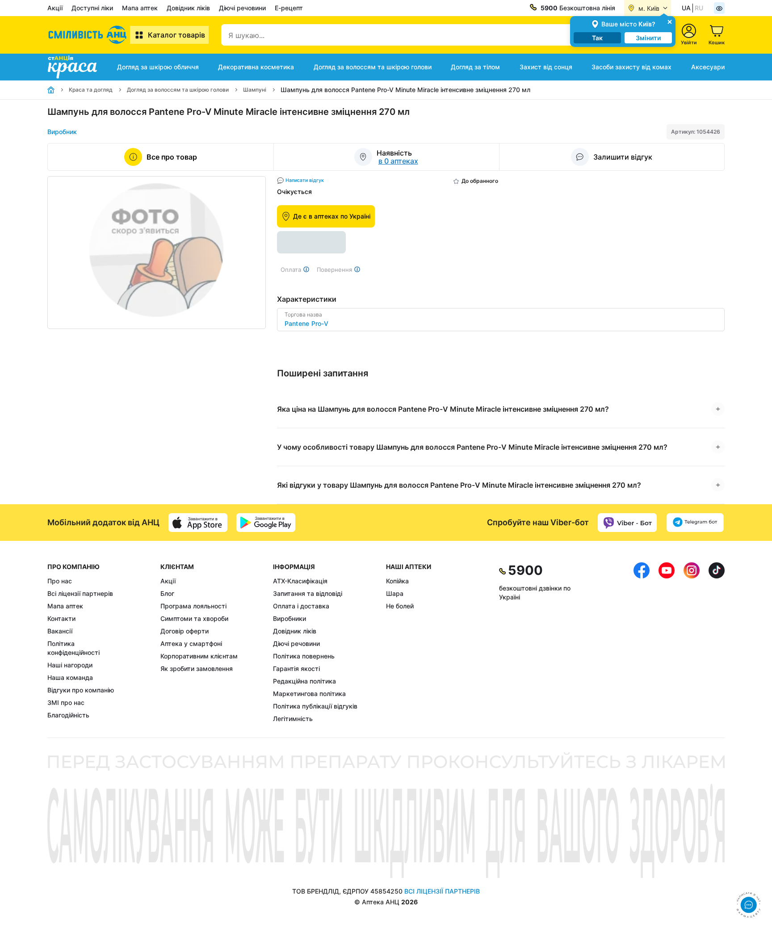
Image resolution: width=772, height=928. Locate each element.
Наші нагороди (69, 665)
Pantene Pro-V (306, 323)
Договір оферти (184, 631)
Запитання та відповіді (307, 593)
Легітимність (293, 718)
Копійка (397, 581)
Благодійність (68, 715)
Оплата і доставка (301, 606)
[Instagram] (692, 642)
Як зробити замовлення (196, 668)
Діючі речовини (242, 8)
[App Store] (197, 522)
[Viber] (627, 522)
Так (597, 38)
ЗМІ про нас (65, 702)
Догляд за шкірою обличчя (158, 67)
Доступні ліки (92, 8)
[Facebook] (642, 642)
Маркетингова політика (309, 693)
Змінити (648, 38)
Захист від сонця (546, 67)
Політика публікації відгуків (315, 706)
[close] (670, 21)
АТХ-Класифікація (300, 581)
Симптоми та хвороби (194, 618)
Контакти (61, 618)
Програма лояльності (193, 606)
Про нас (59, 581)
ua (686, 8)
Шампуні (254, 89)
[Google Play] (265, 522)
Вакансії (59, 631)
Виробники (289, 618)
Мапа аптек (140, 8)
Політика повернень (304, 656)
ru (699, 8)
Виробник (62, 131)
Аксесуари (708, 67)
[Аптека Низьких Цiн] (88, 34)
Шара (394, 593)
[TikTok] (717, 642)
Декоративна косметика (256, 67)
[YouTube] (667, 642)
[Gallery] (157, 252)
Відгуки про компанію (80, 690)
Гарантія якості (296, 668)
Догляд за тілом (475, 67)
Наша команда (70, 677)
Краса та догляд (91, 89)
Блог (167, 593)
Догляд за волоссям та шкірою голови (373, 67)
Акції (55, 8)
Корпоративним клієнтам (199, 656)
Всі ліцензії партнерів (80, 593)
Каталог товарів (176, 34)
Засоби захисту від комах (631, 67)
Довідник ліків (188, 8)
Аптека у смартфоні (191, 643)
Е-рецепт (289, 8)
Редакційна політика (304, 681)
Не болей (400, 606)
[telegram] (695, 522)
